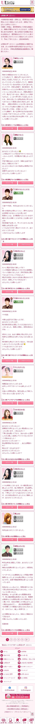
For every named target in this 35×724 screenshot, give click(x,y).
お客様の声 (7, 663)
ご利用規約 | (24, 706)
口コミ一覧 (9, 128)
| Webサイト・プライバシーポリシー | (17, 712)
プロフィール (25, 128)
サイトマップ (7, 681)
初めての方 (7, 655)
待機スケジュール (9, 659)
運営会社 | (24, 709)
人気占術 (6, 670)
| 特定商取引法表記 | (14, 709)
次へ (27, 639)
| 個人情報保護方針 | (13, 706)
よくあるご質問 (8, 674)
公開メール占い (8, 666)
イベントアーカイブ (9, 678)
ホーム (5, 651)
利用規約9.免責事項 (22, 49)
